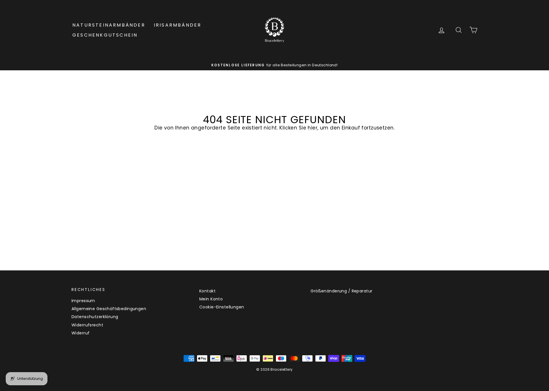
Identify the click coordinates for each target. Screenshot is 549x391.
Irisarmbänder (178, 25)
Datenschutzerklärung (94, 317)
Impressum (83, 301)
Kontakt (207, 291)
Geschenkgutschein (105, 35)
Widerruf (80, 333)
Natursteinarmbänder (108, 25)
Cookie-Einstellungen (221, 307)
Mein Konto (211, 299)
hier (312, 127)
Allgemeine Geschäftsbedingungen (108, 309)
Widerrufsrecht (87, 325)
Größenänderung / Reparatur (341, 291)
